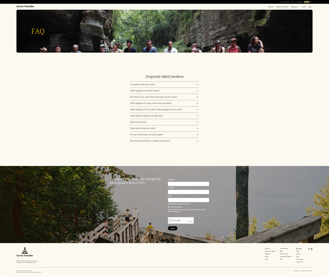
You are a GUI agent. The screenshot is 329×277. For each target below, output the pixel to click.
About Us (271, 7)
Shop (292, 1)
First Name (172, 179)
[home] (25, 6)
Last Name (172, 187)
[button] (295, 7)
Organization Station (285, 256)
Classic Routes (284, 248)
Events (304, 7)
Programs (294, 7)
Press (297, 251)
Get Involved (298, 1)
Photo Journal (285, 1)
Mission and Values (282, 7)
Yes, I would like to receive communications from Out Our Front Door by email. (187, 210)
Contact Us (299, 262)
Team (266, 259)
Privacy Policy (296, 270)
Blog (310, 7)
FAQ (281, 259)
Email (170, 195)
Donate (307, 1)
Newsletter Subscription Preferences (180, 204)
